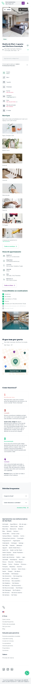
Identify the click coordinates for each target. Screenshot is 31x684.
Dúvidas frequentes (7, 621)
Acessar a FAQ (21, 507)
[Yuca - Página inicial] (3, 3)
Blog (3, 629)
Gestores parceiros (7, 645)
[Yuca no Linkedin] (12, 669)
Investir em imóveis (8, 641)
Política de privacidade (8, 624)
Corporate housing (7, 638)
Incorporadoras (6, 643)
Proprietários (6, 648)
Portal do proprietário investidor (11, 636)
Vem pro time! (6, 626)
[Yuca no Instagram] (8, 669)
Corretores (5, 650)
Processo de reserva (8, 658)
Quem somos (6, 619)
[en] (15, 612)
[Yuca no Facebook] (3, 669)
